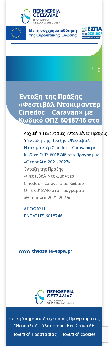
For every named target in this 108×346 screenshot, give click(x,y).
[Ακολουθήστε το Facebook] (20, 50)
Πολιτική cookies (78, 334)
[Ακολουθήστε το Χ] (30, 50)
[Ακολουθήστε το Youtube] (41, 50)
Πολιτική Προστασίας (34, 334)
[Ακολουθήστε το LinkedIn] (51, 50)
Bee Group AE (80, 325)
